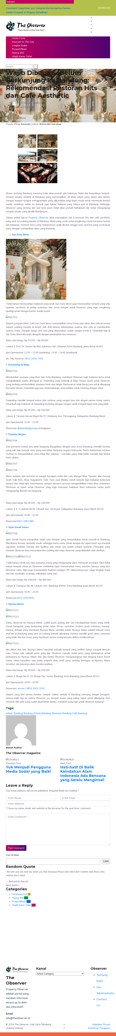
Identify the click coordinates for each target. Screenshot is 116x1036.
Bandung (28, 713)
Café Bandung (79, 713)
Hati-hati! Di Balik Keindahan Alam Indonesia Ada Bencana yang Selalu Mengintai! (83, 773)
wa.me (21, 688)
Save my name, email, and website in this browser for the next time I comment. (49, 808)
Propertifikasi (19, 49)
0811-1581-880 (25, 521)
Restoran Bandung (62, 713)
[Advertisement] (58, 938)
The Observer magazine (29, 102)
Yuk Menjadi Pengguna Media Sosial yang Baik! (28, 769)
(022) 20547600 (25, 597)
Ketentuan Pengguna (99, 1028)
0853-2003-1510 (35, 688)
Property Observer (38, 217)
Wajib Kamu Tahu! (22, 56)
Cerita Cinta (18, 38)
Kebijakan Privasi (101, 1024)
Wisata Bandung (42, 713)
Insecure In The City (23, 41)
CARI (106, 861)
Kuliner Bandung (14, 713)
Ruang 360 (18, 52)
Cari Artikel (12, 855)
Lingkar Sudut (19, 45)
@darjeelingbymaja (28, 428)
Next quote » (12, 885)
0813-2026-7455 (34, 358)
